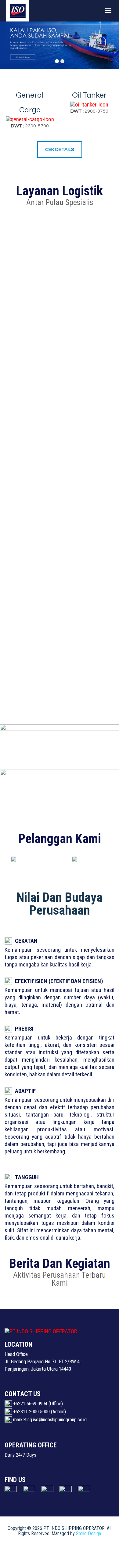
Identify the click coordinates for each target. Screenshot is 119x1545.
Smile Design (88, 1533)
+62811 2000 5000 (31, 1412)
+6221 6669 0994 (30, 1404)
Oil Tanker (89, 95)
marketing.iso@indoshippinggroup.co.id (50, 1420)
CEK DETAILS (59, 149)
